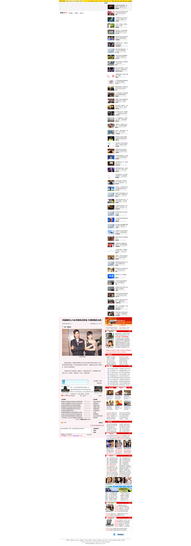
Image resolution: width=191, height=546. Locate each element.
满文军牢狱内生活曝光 (125, 474)
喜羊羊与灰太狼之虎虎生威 (124, 412)
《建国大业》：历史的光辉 (124, 508)
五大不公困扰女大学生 (114, 379)
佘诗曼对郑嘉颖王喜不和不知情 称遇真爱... (71, 405)
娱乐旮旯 (116, 523)
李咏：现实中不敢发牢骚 (113, 474)
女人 (110, 1)
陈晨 (116, 344)
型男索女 (116, 526)
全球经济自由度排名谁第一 (124, 375)
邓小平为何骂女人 (109, 396)
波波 (116, 347)
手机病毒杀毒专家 (113, 438)
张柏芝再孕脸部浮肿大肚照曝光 (123, 344)
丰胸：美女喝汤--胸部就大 (125, 430)
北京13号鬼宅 (118, 396)
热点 (108, 381)
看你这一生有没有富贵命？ (76, 391)
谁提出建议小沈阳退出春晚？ (125, 377)
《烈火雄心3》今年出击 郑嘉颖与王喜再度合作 (72, 417)
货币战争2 (127, 437)
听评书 (107, 435)
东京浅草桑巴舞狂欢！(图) (112, 467)
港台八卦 (81, 12)
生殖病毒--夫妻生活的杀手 (125, 424)
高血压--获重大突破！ (124, 361)
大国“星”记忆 (123, 325)
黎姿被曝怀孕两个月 (110, 484)
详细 (124, 323)
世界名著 (118, 437)
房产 (107, 1)
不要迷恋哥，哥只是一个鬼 (124, 520)
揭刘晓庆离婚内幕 (118, 450)
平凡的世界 (123, 437)
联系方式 (94, 540)
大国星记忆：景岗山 (126, 327)
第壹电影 (116, 508)
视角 (108, 372)
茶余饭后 (111, 455)
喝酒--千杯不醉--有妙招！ (125, 431)
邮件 (118, 1)
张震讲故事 (125, 435)
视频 (113, 1)
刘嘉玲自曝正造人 (118, 453)
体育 (92, 1)
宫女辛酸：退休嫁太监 (110, 417)
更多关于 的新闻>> (83, 419)
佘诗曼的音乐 (96, 410)
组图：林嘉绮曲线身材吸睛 (112, 459)
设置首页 (68, 540)
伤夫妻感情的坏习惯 (111, 427)
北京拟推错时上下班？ (114, 370)
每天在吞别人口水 (109, 526)
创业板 (110, 352)
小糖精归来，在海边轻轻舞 (124, 526)
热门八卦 (116, 505)
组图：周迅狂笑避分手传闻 (112, 458)
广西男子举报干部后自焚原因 (124, 372)
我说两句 (130, 1)
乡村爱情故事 (109, 406)
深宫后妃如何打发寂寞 (110, 418)
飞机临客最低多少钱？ (114, 375)
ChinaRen (70, 1)
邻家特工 (108, 414)
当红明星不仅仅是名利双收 (124, 523)
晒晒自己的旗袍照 (113, 530)
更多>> (130, 331)
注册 (64, 435)
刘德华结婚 (123, 352)
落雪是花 (117, 345)
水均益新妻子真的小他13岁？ (125, 368)
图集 (120, 328)
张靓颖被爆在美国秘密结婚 (124, 339)
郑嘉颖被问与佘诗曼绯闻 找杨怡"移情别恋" (71, 406)
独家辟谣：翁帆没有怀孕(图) (124, 333)
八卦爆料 (116, 506)
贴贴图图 (116, 521)
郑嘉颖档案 (95, 414)
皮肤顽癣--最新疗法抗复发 (125, 425)
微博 (124, 1)
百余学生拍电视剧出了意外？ (125, 374)
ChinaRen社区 (111, 518)
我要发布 (101, 422)
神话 (120, 414)
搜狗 (81, 1)
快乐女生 (119, 352)
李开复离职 (122, 350)
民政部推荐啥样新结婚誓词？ (125, 381)
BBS (126, 1)
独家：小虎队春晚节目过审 (125, 458)
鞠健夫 (116, 333)
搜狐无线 (111, 433)
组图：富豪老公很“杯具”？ (112, 464)
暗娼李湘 (95, 417)
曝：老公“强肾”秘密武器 (111, 431)
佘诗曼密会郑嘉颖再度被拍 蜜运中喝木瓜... (71, 408)
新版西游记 (117, 406)
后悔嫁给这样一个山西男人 (124, 524)
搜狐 (67, 1)
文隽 (116, 335)
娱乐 (96, 1)
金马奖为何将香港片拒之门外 (123, 335)
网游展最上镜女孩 (109, 347)
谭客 (116, 341)
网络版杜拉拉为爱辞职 (124, 468)
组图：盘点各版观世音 (124, 462)
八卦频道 (76, 12)
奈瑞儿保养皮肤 (97, 401)
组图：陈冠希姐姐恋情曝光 (112, 461)
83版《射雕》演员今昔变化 (112, 468)
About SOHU (105, 540)
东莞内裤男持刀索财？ (114, 383)
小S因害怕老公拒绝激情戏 (124, 345)
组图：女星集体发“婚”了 (124, 464)
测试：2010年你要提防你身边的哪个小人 (80, 387)
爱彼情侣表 (95, 403)
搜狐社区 (111, 503)
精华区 (94, 430)
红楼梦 (128, 435)
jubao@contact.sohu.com (100, 543)
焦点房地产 (77, 1)
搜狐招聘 (81, 540)
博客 (121, 1)
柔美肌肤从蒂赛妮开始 (111, 363)
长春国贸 (117, 339)
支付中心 (77, 540)
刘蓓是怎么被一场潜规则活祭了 (123, 341)
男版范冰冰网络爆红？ (114, 381)
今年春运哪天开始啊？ (114, 384)
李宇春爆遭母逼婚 (110, 451)
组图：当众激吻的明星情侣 (112, 462)
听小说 (107, 437)
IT (102, 1)
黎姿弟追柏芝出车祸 (127, 484)
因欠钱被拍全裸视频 (110, 340)
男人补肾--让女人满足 (124, 357)
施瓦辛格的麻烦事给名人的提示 (123, 342)
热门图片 (116, 511)
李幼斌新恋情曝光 (127, 450)
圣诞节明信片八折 (110, 453)
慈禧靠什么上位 (114, 415)
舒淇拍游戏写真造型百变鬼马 (125, 473)
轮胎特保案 (127, 350)
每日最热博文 (113, 350)
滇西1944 (115, 414)
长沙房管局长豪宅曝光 (114, 377)
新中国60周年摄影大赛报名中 (112, 327)
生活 (108, 374)
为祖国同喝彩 (109, 325)
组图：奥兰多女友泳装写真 (125, 461)
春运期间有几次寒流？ (114, 374)
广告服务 (86, 540)
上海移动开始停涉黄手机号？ (125, 379)
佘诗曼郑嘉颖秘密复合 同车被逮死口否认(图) (71, 412)
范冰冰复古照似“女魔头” (123, 511)
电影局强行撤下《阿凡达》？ (125, 384)
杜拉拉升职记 (119, 435)
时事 (108, 383)
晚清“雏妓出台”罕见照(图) (125, 465)
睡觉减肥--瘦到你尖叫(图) (112, 425)
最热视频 (111, 387)
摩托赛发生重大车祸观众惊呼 (125, 467)
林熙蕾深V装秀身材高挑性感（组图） (117, 515)
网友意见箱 (120, 534)
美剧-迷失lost (114, 412)
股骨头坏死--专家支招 (124, 364)
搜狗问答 (109, 366)
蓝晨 (116, 342)
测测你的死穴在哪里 (98, 392)
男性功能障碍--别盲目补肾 (125, 427)
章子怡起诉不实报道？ (114, 368)
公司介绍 (110, 540)
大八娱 (116, 338)
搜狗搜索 (64, 395)
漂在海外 (108, 528)
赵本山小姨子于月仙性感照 (123, 338)
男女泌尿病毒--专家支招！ (112, 428)
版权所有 (108, 541)
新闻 (108, 377)
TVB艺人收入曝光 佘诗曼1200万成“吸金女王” (71, 414)
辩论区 (94, 432)
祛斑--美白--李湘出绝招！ (125, 428)
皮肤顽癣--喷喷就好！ (124, 360)
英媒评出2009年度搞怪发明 (124, 521)
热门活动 (108, 513)
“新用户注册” (75, 435)
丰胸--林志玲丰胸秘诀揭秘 (112, 424)
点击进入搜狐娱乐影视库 (112, 471)
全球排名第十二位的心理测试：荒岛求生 (79, 393)
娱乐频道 (71, 12)
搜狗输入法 (72, 540)
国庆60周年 (114, 352)
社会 (108, 384)
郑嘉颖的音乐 (96, 405)
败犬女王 (128, 414)
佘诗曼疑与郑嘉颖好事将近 (67, 410)
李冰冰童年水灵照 (125, 328)
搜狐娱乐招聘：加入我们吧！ (125, 471)
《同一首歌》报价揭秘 (112, 476)
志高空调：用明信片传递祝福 (112, 328)
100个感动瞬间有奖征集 (111, 470)
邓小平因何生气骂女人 (123, 417)
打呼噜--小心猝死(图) (111, 358)
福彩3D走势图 (128, 438)
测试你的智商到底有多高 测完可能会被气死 (80, 389)
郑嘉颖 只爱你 (96, 406)
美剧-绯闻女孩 (126, 406)
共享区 (107, 438)
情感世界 (116, 524)
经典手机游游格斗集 (121, 438)
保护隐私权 (99, 540)
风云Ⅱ (111, 414)
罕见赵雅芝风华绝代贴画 (123, 509)
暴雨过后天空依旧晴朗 (121, 530)
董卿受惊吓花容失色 (123, 505)
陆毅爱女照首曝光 (127, 451)
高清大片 (121, 387)
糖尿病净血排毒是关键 (111, 364)
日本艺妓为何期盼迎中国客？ (125, 383)
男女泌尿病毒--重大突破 (124, 358)
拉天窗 (94, 412)
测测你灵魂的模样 (65, 392)
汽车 (105, 1)
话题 (108, 379)
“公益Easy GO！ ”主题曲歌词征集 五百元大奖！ (119, 513)
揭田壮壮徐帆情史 (110, 448)
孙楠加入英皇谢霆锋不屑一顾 (123, 347)
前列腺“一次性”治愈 (123, 363)
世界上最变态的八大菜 (88, 391)
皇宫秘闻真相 (126, 396)
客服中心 (90, 540)
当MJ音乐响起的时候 (125, 476)
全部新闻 (119, 540)
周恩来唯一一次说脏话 (123, 418)
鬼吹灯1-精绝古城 (113, 437)
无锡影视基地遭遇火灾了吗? (124, 370)
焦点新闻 (116, 520)
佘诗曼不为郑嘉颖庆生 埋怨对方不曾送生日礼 (71, 403)
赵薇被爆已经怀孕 (110, 450)
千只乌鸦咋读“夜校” (114, 372)
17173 (74, 1)
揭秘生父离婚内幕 (127, 448)
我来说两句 (93, 323)
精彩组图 (116, 509)
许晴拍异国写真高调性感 (123, 506)
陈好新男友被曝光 (127, 453)
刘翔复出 (118, 350)
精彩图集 (108, 515)
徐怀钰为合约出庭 (118, 484)
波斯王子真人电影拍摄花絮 (112, 473)
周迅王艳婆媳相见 (118, 451)
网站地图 (114, 540)
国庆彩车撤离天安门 (121, 320)
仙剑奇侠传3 (123, 414)
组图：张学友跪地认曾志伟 (125, 459)
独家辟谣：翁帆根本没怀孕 (125, 470)
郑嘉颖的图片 (96, 408)
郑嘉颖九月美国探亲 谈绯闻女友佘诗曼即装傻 (71, 401)
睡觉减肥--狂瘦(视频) (111, 357)
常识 (108, 375)
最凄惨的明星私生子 (110, 511)
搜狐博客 (111, 331)
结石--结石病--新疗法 (111, 361)
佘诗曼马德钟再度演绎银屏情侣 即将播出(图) (71, 415)
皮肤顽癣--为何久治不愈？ (112, 430)
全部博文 (123, 540)
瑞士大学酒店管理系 (98, 415)
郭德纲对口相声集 (113, 435)
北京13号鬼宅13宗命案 (124, 415)
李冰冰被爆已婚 (118, 448)
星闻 (120, 327)
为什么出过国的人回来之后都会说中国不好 (118, 528)
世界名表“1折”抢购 (110, 360)
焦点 (108, 370)
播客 (116, 1)
